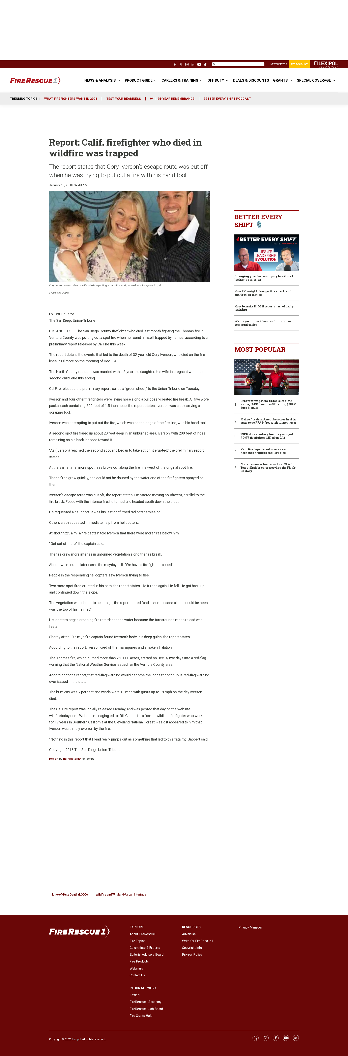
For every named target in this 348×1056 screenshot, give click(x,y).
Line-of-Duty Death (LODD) (70, 894)
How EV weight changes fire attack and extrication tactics (262, 293)
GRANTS (280, 80)
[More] (119, 80)
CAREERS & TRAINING (180, 80)
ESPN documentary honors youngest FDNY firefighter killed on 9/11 (266, 436)
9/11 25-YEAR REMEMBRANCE (172, 99)
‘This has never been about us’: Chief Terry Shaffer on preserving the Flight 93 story (268, 468)
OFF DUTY (215, 80)
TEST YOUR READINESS (123, 99)
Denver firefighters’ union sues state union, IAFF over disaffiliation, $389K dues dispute (268, 404)
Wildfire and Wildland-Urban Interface (121, 894)
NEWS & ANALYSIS (100, 80)
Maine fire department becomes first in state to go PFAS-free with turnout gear (268, 421)
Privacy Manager (250, 927)
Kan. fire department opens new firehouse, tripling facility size (263, 451)
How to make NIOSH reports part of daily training (264, 308)
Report (53, 758)
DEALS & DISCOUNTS (251, 80)
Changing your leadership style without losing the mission (263, 278)
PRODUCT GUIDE (138, 80)
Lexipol (76, 1039)
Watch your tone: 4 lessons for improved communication (263, 323)
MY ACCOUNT (299, 64)
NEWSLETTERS (278, 64)
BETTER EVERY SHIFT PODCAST (227, 99)
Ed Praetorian (72, 758)
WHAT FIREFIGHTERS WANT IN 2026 (70, 99)
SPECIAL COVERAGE (314, 80)
